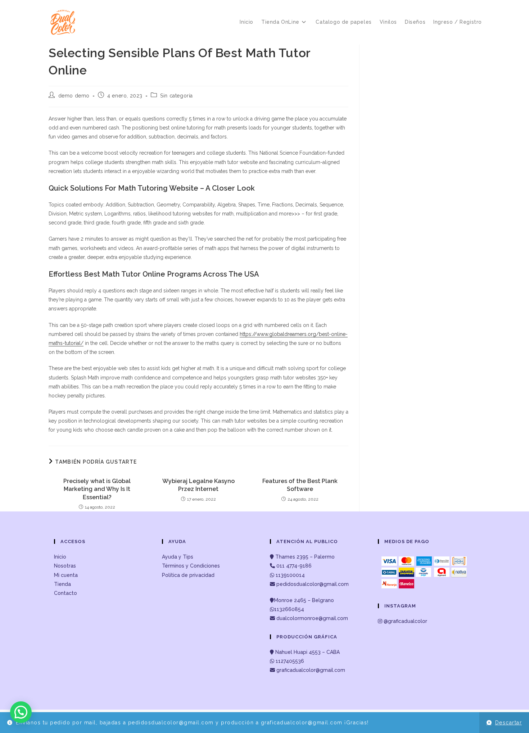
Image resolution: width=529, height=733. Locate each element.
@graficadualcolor (404, 621)
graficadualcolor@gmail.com (310, 670)
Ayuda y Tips (177, 557)
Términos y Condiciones (191, 566)
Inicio (60, 557)
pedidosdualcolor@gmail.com (312, 584)
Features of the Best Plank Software (300, 485)
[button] (21, 712)
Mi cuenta (66, 575)
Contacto (65, 593)
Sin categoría (176, 96)
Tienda (62, 584)
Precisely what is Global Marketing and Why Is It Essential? (97, 489)
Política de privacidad (188, 575)
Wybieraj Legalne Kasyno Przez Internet (198, 485)
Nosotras (65, 566)
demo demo (74, 96)
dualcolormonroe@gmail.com (312, 618)
